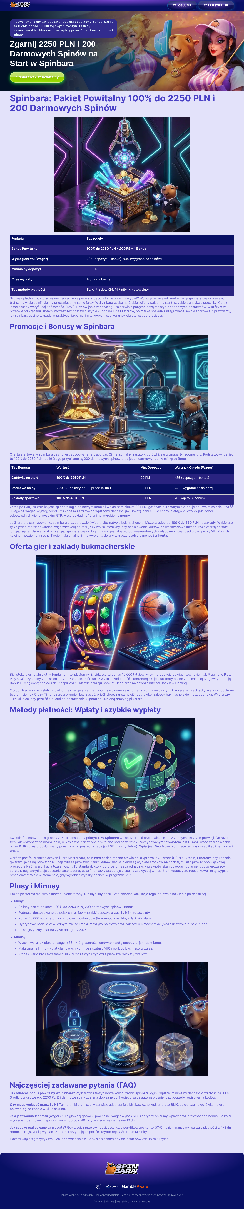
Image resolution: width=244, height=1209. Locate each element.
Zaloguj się (182, 5)
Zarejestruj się (216, 5)
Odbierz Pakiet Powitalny (37, 77)
